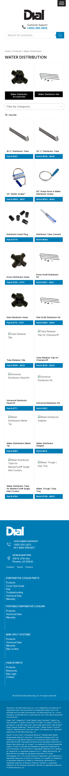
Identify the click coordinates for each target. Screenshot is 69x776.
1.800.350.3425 (22, 544)
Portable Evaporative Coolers (25, 606)
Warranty (10, 599)
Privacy (29, 567)
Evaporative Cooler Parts (22, 578)
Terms (20, 567)
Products (17, 51)
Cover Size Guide (15, 586)
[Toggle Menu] (61, 3)
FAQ (8, 589)
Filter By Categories (18, 106)
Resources (11, 670)
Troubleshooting (14, 592)
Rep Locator (12, 649)
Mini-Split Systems (18, 634)
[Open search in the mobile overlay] (34, 35)
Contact (10, 567)
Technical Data (14, 596)
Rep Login (11, 674)
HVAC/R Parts (14, 662)
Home (8, 51)
